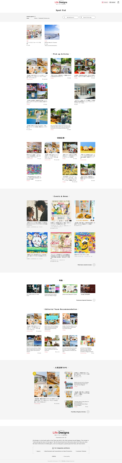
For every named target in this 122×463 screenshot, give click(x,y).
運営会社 (54, 456)
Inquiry (38, 451)
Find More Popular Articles (78, 412)
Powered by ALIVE (60, 437)
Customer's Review (81, 451)
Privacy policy (67, 456)
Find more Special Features (84, 300)
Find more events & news (85, 265)
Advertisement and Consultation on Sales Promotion (58, 451)
